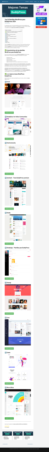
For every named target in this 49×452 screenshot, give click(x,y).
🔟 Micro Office (7, 42)
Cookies (31, 448)
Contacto (38, 448)
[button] (46, 1)
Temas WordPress (7, 23)
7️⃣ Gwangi (6, 39)
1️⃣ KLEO (6, 33)
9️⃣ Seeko (6, 41)
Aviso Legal (21, 448)
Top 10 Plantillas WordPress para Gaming (16, 437)
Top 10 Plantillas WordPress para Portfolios (27, 437)
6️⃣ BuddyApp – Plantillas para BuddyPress (10, 38)
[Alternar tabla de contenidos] (21, 30)
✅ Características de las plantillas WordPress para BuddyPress (13, 31)
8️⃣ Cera (6, 40)
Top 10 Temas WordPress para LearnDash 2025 (6, 437)
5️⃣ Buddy (6, 37)
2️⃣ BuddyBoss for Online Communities (10, 34)
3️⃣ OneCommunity (7, 35)
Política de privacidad (26, 448)
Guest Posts (34, 448)
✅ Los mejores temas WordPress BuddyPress (11, 32)
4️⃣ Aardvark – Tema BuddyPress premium (10, 36)
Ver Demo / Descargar (9, 112)
